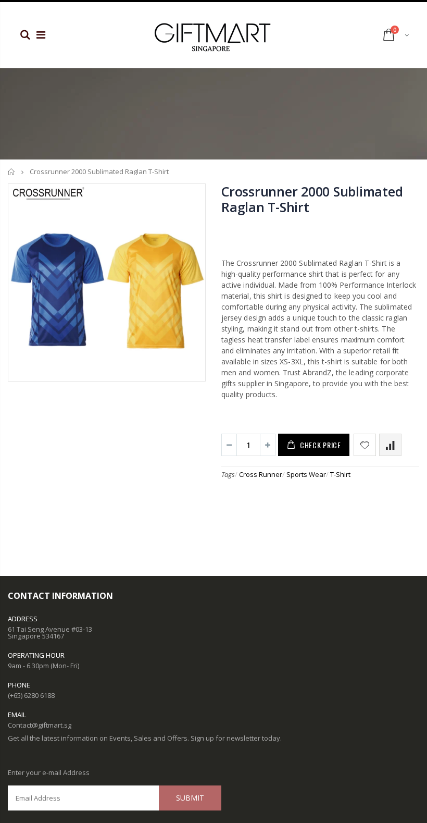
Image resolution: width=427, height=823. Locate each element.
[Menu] (40, 35)
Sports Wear (306, 474)
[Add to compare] (390, 445)
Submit (190, 798)
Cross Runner (260, 474)
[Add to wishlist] (365, 445)
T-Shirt (340, 474)
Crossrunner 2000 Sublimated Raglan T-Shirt (312, 199)
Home (12, 171)
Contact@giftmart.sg (39, 725)
